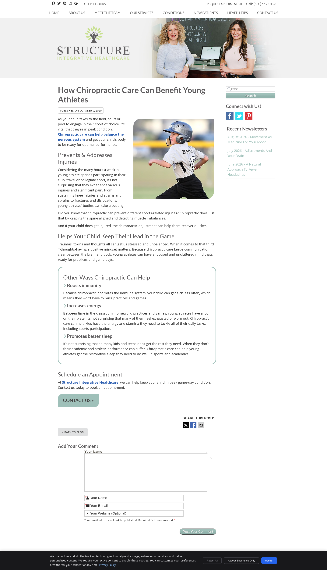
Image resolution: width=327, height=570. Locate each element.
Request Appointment (224, 4)
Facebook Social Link (230, 116)
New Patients (206, 13)
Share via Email (201, 425)
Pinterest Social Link (248, 116)
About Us (77, 13)
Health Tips (237, 13)
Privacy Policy (107, 565)
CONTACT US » (78, 400)
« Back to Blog (73, 432)
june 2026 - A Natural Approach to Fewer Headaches (244, 169)
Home (54, 13)
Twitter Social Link (239, 116)
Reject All (212, 560)
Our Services (141, 13)
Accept (269, 560)
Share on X (186, 425)
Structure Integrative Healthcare (90, 382)
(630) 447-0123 (265, 4)
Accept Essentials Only (241, 560)
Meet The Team (107, 13)
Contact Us (267, 13)
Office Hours (95, 4)
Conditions (174, 13)
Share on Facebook (193, 425)
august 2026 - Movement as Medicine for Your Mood (249, 139)
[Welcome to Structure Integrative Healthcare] (93, 58)
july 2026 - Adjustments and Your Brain (249, 153)
